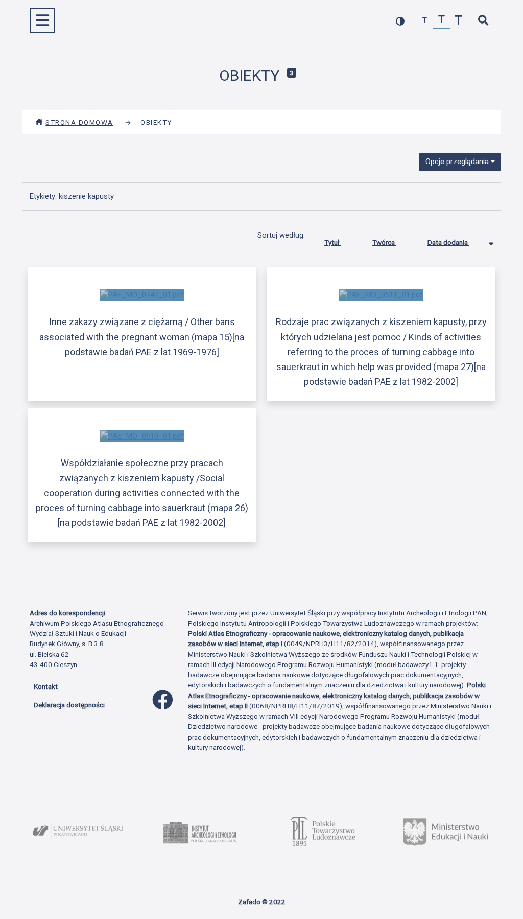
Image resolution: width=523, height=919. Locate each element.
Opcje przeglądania (457, 161)
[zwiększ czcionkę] (458, 20)
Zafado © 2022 (262, 902)
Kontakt (46, 686)
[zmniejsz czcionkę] (424, 20)
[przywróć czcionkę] (441, 20)
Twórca (384, 242)
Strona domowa (79, 122)
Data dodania (448, 242)
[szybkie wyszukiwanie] (482, 20)
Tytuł (332, 242)
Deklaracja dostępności (69, 705)
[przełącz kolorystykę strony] (400, 20)
